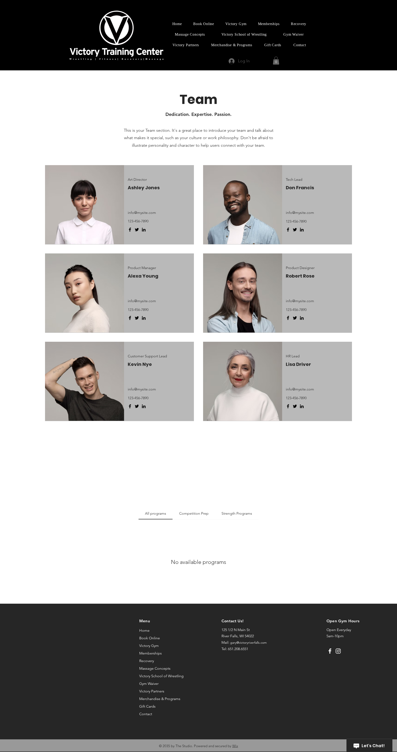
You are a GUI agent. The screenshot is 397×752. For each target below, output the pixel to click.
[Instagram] (338, 651)
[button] (276, 61)
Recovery (146, 661)
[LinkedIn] (143, 229)
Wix (235, 746)
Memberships (150, 653)
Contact (145, 714)
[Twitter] (136, 229)
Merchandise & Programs (153, 699)
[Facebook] (130, 229)
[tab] (156, 514)
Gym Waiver (149, 683)
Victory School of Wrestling (153, 676)
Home (144, 630)
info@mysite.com (142, 212)
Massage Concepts (153, 668)
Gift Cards (147, 706)
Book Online (149, 638)
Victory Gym (149, 645)
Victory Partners (151, 691)
